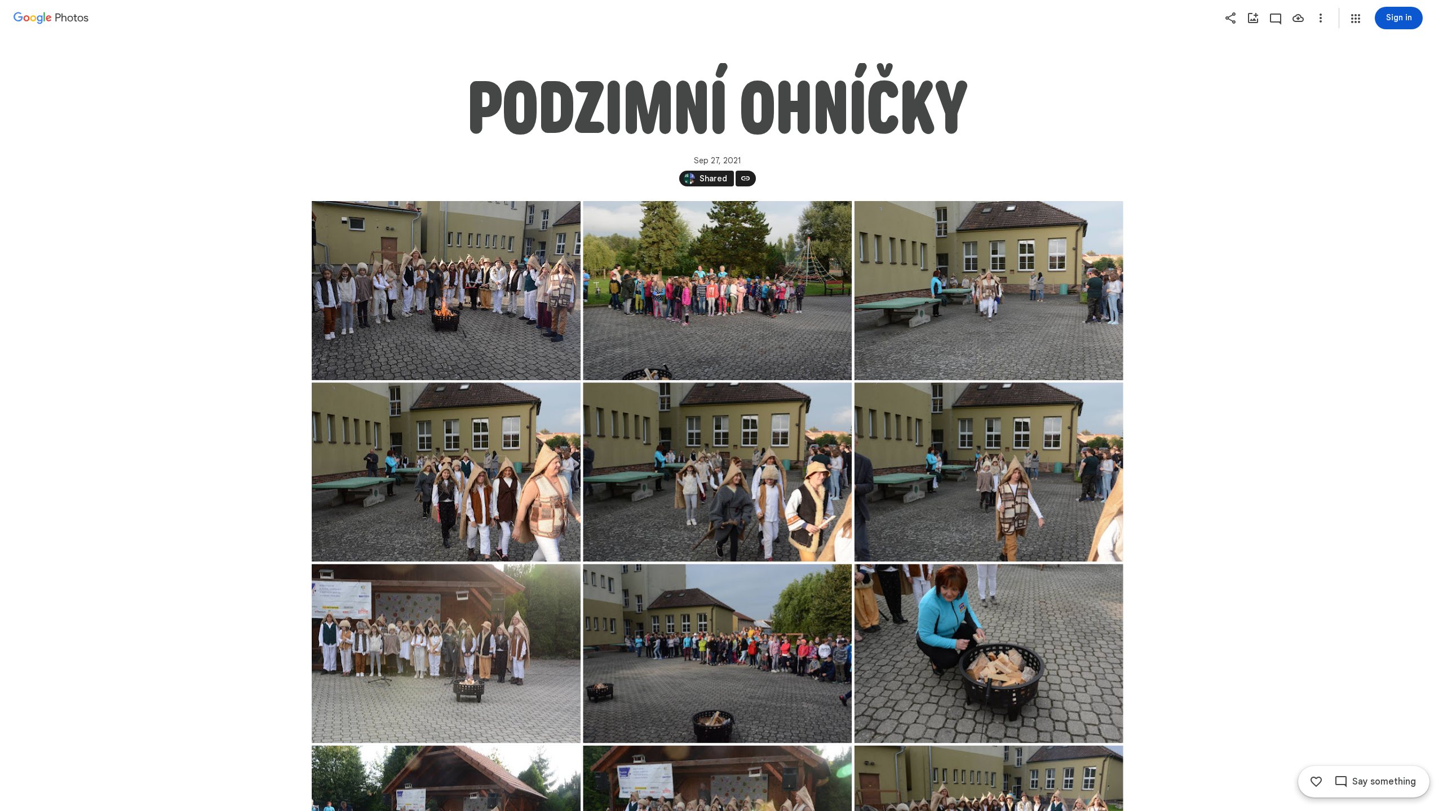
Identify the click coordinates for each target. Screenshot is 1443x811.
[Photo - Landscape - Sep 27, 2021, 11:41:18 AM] (717, 472)
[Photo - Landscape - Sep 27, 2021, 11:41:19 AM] (988, 472)
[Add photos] (1253, 18)
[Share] (1230, 18)
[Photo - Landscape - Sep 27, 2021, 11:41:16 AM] (988, 290)
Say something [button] (1384, 781)
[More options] (1320, 18)
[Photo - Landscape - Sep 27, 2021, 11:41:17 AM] (446, 472)
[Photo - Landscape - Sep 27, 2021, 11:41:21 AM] (717, 653)
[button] (1355, 18)
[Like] (1316, 781)
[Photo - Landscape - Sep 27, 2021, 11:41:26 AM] (446, 290)
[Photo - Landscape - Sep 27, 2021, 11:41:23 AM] (988, 653)
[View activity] (1275, 18)
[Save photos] (1298, 18)
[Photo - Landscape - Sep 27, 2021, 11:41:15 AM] (717, 290)
